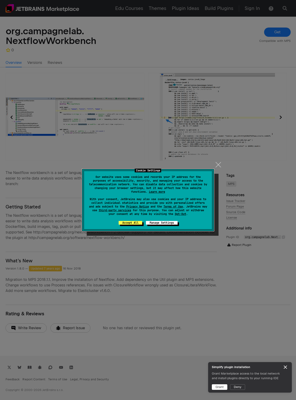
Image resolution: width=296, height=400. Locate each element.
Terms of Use (173, 206)
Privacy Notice (137, 206)
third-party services (115, 210)
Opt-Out (180, 214)
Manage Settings (162, 223)
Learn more (157, 192)
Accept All (130, 223)
